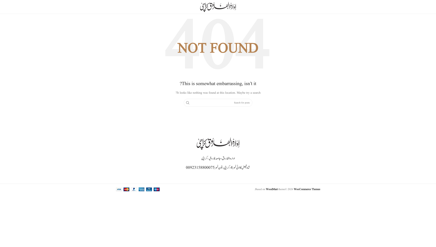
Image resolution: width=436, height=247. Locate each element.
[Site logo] (218, 7)
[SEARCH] (188, 103)
